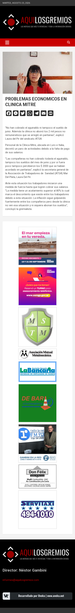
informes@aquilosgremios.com (21, 580)
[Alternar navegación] (7, 42)
